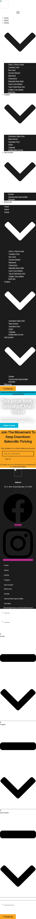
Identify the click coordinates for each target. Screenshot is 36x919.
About (6, 20)
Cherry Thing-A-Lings (16, 64)
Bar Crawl (12, 70)
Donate (11, 194)
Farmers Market (14, 73)
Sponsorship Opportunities (18, 197)
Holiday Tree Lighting (15, 90)
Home (6, 18)
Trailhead (11, 147)
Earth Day (11, 92)
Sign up (8, 459)
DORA (10, 145)
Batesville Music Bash (16, 81)
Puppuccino (12, 78)
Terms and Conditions (19, 466)
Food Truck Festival (15, 84)
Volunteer (11, 199)
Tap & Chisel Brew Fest (16, 87)
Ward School (13, 139)
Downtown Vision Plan (16, 136)
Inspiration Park (14, 142)
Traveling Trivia (13, 67)
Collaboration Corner (15, 150)
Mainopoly (12, 76)
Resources (8, 202)
